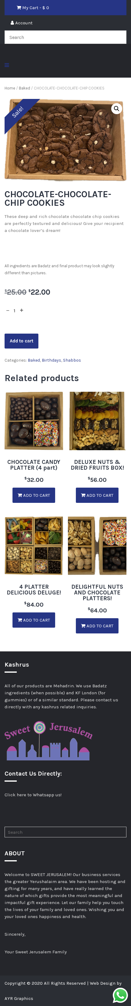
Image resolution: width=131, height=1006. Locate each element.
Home (10, 88)
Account (23, 23)
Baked (24, 88)
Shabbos (72, 360)
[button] (116, 108)
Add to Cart (36, 495)
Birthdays (51, 360)
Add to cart (21, 341)
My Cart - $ (35, 7)
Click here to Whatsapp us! (33, 794)
